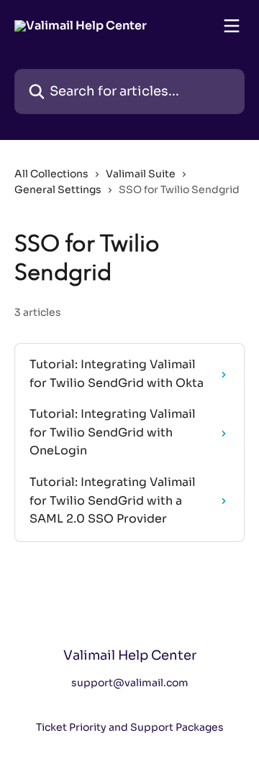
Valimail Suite (141, 173)
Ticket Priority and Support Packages (130, 727)
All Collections (51, 173)
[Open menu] (232, 25)
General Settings (57, 189)
